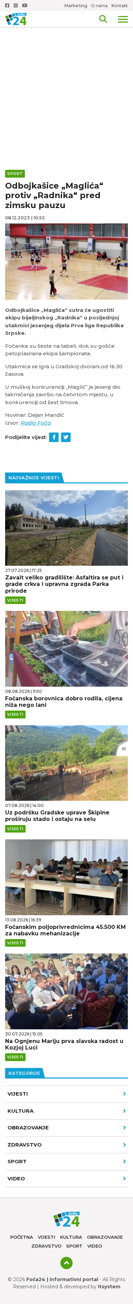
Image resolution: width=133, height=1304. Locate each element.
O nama (99, 5)
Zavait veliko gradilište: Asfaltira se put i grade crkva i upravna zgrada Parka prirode (64, 584)
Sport (17, 1161)
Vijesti (18, 1093)
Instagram (16, 5)
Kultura (20, 1111)
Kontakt (120, 5)
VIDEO (16, 1178)
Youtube (25, 5)
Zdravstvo (25, 1144)
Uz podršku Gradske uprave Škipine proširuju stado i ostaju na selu (57, 815)
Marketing (75, 5)
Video (94, 1246)
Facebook (8, 5)
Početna (21, 1237)
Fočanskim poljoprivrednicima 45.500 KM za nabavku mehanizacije (65, 930)
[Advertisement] (66, 70)
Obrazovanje (28, 1127)
